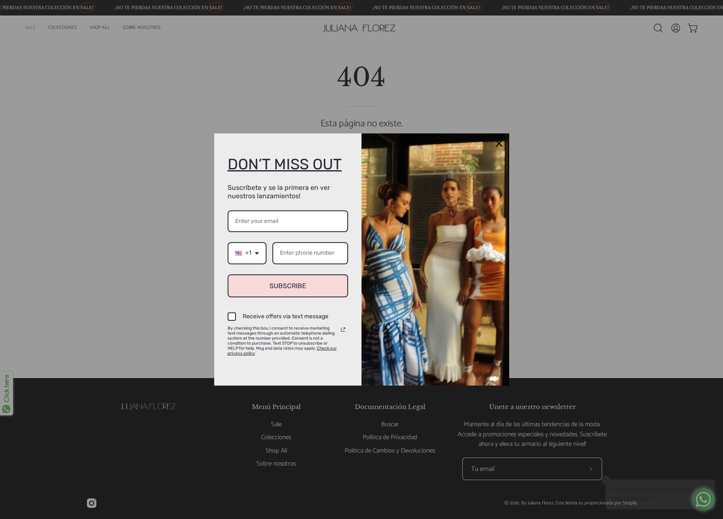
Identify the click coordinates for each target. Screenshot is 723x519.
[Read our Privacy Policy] (343, 330)
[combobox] (247, 253)
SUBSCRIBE (287, 286)
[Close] (499, 143)
